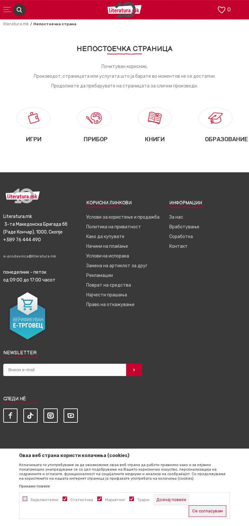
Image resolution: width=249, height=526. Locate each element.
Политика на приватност (113, 227)
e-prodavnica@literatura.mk (29, 256)
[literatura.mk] (124, 11)
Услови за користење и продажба (123, 217)
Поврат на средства (108, 285)
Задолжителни (44, 500)
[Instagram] (50, 415)
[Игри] (34, 117)
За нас (176, 217)
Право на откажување (110, 304)
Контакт (178, 246)
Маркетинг (115, 500)
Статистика (81, 500)
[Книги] (155, 117)
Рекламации (99, 275)
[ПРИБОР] (94, 117)
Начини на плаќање (107, 246)
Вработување (184, 227)
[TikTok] (30, 415)
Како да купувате (105, 236)
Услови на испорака (107, 256)
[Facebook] (10, 415)
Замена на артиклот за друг (117, 266)
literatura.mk (16, 23)
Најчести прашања (106, 295)
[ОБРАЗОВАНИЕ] (215, 117)
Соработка (181, 236)
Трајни (143, 500)
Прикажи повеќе (34, 486)
